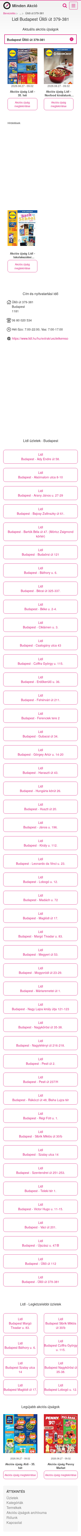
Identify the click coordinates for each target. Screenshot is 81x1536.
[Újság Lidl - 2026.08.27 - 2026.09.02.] (22, 66)
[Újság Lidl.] (22, 228)
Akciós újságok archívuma (26, 1512)
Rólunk (11, 1517)
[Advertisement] (40, 165)
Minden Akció (24, 5)
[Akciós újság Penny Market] (61, 1433)
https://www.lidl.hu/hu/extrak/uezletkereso (40, 338)
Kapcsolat (14, 1522)
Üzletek (12, 1497)
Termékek (13, 1507)
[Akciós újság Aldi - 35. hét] (20, 1433)
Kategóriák (14, 1502)
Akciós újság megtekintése (22, 104)
